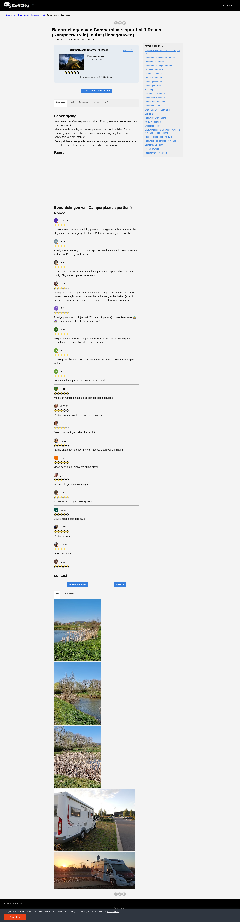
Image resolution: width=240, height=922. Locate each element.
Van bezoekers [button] (69, 593)
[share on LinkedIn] (124, 24)
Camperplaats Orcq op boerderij (159, 66)
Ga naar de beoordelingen (96, 91)
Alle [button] (57, 593)
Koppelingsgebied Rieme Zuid (158, 137)
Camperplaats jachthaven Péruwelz (160, 58)
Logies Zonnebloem (153, 78)
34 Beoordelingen (128, 49)
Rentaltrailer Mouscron (155, 98)
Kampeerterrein (23, 15)
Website (120, 585)
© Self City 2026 (13, 903)
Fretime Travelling (153, 149)
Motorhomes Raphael (154, 62)
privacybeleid (113, 912)
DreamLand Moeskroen (155, 102)
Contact (227, 5)
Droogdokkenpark (152, 126)
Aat (43, 15)
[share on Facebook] (116, 24)
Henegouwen (35, 15)
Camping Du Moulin (153, 82)
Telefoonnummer (77, 585)
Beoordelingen (11, 15)
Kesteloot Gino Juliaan (155, 94)
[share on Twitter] (120, 24)
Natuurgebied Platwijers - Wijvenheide (162, 141)
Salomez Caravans (153, 74)
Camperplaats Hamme (155, 145)
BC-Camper (150, 90)
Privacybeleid (120, 908)
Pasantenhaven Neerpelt (156, 153)
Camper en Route (152, 106)
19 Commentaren (128, 51)
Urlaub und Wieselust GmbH (157, 110)
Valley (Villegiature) (153, 122)
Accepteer (15, 917)
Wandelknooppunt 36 (154, 70)
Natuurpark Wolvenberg (155, 118)
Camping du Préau (153, 86)
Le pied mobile (151, 114)
